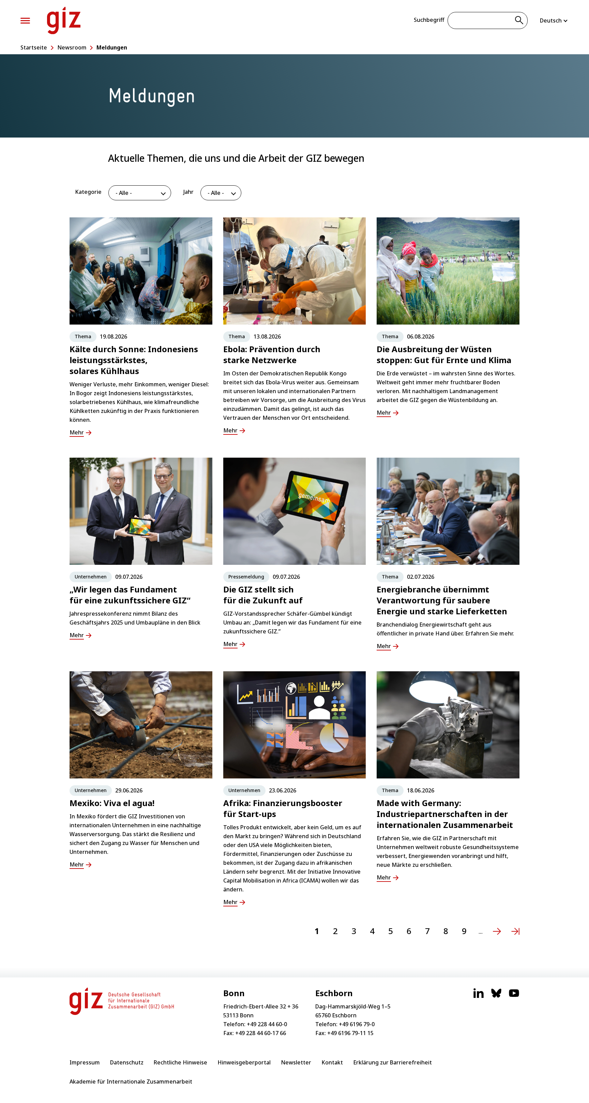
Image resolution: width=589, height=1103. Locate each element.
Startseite (33, 47)
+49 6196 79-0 (357, 1024)
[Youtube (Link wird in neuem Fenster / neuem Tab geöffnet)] (514, 996)
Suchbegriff (429, 20)
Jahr (188, 192)
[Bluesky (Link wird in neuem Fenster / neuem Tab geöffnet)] (496, 996)
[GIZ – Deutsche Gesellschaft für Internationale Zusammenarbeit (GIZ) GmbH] (63, 20)
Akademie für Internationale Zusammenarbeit (131, 1081)
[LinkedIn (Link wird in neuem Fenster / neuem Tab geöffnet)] (478, 996)
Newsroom (72, 47)
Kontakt (332, 1062)
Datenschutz (127, 1062)
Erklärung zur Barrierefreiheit (392, 1062)
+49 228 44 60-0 (267, 1024)
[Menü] (25, 20)
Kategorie (88, 192)
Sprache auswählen (554, 20)
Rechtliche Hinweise (180, 1062)
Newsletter (296, 1062)
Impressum (85, 1062)
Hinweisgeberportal (244, 1062)
